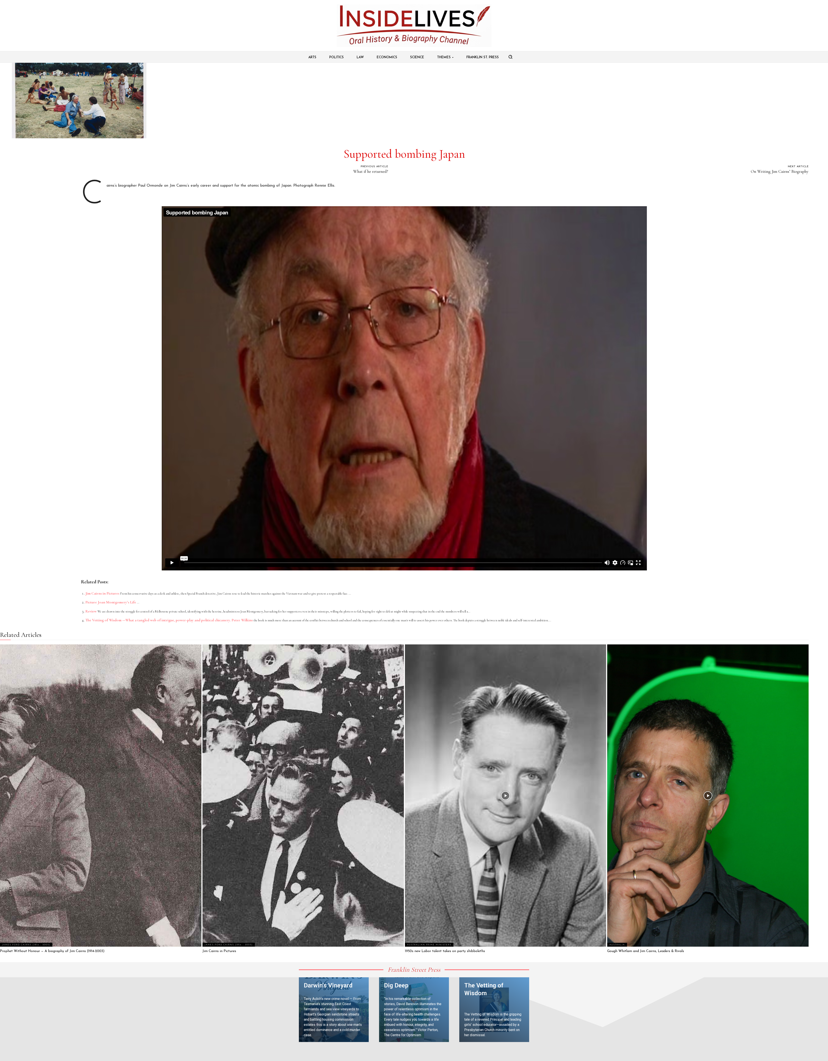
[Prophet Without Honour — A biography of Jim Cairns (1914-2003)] (100, 795)
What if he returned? (370, 171)
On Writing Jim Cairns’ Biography (780, 171)
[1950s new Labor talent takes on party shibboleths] (505, 795)
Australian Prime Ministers (429, 945)
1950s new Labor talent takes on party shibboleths (445, 951)
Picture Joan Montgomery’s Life (110, 602)
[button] (510, 57)
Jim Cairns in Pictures (102, 593)
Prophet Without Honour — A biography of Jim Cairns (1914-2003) (52, 951)
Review (91, 611)
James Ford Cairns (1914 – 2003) (26, 945)
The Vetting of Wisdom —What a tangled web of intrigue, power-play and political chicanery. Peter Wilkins (169, 620)
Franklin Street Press (414, 970)
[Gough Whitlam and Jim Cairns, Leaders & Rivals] (708, 795)
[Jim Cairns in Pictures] (303, 795)
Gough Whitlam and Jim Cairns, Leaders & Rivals (645, 951)
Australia (617, 945)
